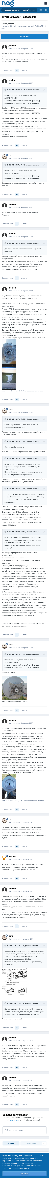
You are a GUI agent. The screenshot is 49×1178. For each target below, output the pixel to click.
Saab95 (12, 856)
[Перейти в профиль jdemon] (4, 47)
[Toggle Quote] (6, 90)
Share (11, 1143)
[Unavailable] (14, 688)
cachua (12, 80)
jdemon (11, 24)
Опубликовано (21, 49)
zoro (11, 155)
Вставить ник (7, 70)
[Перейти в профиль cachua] (4, 81)
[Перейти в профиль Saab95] (4, 857)
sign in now (14, 1120)
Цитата (24, 70)
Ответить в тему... (15, 1130)
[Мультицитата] (17, 70)
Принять (24, 1174)
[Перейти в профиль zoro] (4, 156)
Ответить (24, 36)
